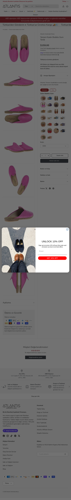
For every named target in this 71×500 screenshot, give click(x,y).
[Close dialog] (67, 229)
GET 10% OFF (52, 258)
